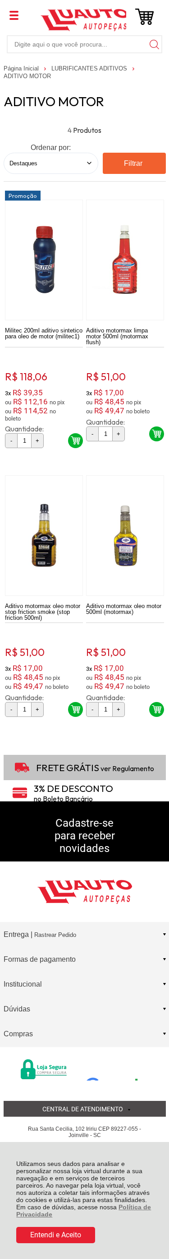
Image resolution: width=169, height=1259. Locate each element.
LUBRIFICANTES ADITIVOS (90, 68)
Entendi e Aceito (55, 1235)
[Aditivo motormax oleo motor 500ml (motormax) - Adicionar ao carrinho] (156, 709)
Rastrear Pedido (55, 934)
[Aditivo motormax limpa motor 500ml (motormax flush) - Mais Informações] (125, 260)
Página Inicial (22, 68)
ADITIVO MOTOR (27, 76)
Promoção (23, 195)
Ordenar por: (51, 147)
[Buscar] (153, 44)
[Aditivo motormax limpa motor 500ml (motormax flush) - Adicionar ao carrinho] (156, 433)
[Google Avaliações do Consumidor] (115, 1068)
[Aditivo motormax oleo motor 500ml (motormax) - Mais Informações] (125, 535)
